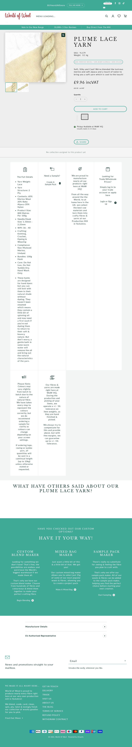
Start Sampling (104, 595)
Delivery (47, 690)
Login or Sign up (106, 202)
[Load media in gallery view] (11, 87)
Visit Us (46, 698)
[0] (119, 16)
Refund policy (51, 715)
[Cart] (125, 16)
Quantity (77, 95)
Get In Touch (50, 686)
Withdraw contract (55, 719)
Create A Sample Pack (50, 183)
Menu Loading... (45, 16)
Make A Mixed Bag (64, 589)
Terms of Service (52, 711)
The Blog (47, 707)
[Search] (106, 16)
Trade (46, 694)
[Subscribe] (125, 661)
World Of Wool (61, 737)
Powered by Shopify (76, 737)
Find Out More (13, 718)
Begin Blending (23, 600)
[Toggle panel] (105, 627)
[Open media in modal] (63, 35)
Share (83, 142)
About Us (48, 702)
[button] (77, 118)
